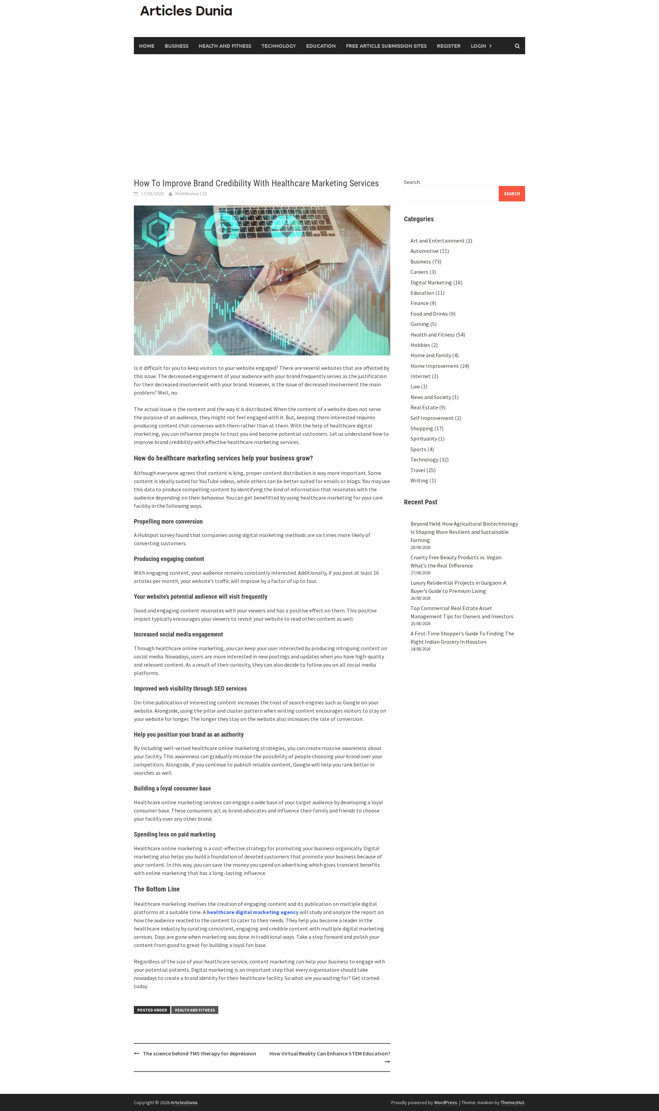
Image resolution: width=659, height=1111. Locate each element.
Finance (420, 303)
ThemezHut (512, 1102)
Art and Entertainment (438, 240)
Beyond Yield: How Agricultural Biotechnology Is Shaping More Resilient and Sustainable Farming (464, 531)
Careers (419, 271)
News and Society (431, 397)
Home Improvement (435, 365)
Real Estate (424, 407)
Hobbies (420, 344)
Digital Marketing (431, 282)
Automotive (425, 250)
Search (412, 181)
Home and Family (431, 355)
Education (321, 45)
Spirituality (424, 438)
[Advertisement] (329, 116)
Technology (279, 45)
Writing (419, 480)
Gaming (420, 323)
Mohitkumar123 (191, 193)
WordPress (445, 1102)
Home (146, 45)
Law (415, 386)
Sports (418, 449)
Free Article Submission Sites (386, 45)
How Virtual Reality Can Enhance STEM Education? (329, 1053)
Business (176, 45)
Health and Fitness (225, 45)
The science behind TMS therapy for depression (199, 1053)
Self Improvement (432, 417)
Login (478, 45)
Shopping (422, 428)
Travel (418, 470)
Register (449, 45)
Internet (421, 376)
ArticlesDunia (184, 1102)
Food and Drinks (429, 313)
